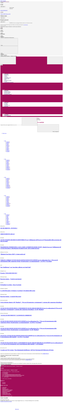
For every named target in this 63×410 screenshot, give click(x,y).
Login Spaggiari (25, 24)
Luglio (7, 147)
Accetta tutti (15, 355)
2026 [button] (5, 140)
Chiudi (2, 30)
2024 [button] (5, 177)
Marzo (7, 143)
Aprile (7, 144)
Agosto (7, 166)
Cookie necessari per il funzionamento (6, 362)
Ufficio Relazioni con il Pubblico (7, 389)
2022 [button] (5, 213)
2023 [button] (5, 195)
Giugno (7, 146)
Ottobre (7, 149)
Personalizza (2, 355)
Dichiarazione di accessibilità (6, 390)
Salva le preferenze (8, 364)
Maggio (7, 145)
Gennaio (8, 141)
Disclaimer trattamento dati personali (6, 401)
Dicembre (7, 151)
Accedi (2, 2)
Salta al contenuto (3, 0)
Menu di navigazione (56, 131)
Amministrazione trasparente (6, 394)
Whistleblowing (4, 392)
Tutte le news (4, 133)
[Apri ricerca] (55, 60)
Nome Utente (12, 7)
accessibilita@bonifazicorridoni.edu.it (14, 375)
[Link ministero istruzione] (4, 1)
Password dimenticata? (3, 10)
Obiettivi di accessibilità (6, 391)
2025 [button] (5, 159)
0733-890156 (6, 372)
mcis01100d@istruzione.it (12, 374)
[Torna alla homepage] (31, 56)
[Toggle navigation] (8, 60)
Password (11, 8)
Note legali (4, 388)
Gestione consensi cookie (6, 393)
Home (38, 118)
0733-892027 (6, 373)
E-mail (11, 22)
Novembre (8, 150)
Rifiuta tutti (8, 355)
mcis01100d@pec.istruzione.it (12, 376)
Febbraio (8, 142)
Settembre (7, 148)
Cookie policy (4, 387)
